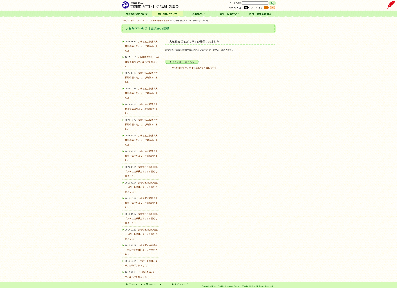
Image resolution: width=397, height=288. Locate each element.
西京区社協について (137, 14)
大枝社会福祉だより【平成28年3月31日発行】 (194, 68)
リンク (165, 284)
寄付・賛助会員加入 (260, 14)
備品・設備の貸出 (229, 14)
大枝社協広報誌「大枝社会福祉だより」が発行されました (141, 46)
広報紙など (198, 14)
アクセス (133, 284)
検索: (239, 3)
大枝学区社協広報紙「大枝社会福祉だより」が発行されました (141, 171)
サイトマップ (181, 284)
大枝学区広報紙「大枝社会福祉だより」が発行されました (141, 203)
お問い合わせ (149, 284)
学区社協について (168, 14)
